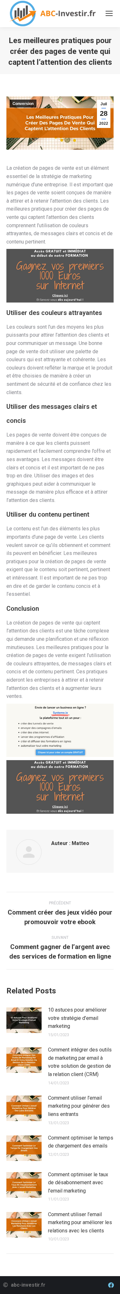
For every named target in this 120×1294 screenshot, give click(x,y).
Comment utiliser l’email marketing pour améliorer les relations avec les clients (80, 1222)
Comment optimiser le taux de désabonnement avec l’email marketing (78, 1182)
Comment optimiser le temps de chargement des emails (80, 1142)
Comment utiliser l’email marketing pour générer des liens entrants (79, 1106)
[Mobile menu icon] (109, 13)
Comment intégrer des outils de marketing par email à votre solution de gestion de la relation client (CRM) (80, 1062)
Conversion (23, 103)
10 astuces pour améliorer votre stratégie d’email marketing (77, 1018)
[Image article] (24, 1020)
